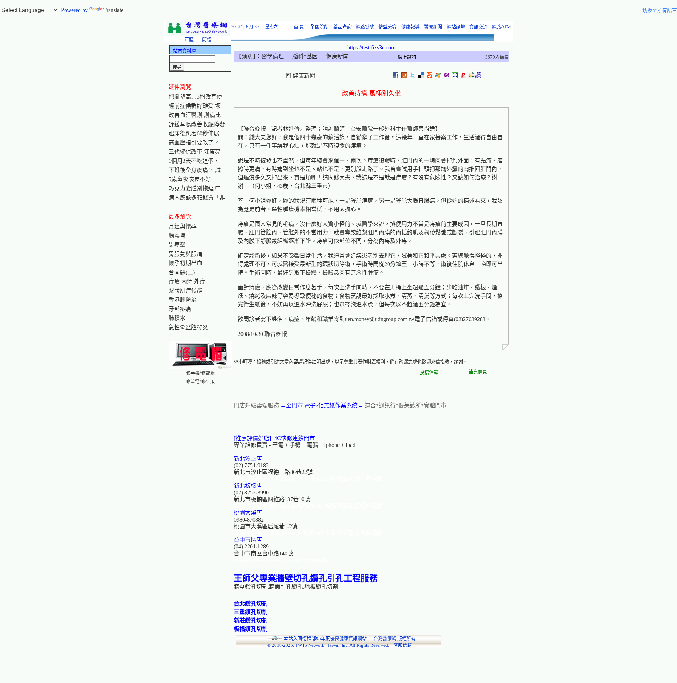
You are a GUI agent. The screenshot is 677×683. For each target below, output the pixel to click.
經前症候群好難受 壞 (195, 106)
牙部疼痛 (180, 309)
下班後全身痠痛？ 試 (195, 170)
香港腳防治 (183, 300)
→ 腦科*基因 (301, 56)
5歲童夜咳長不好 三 (193, 179)
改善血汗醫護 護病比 (195, 115)
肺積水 (177, 318)
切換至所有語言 (659, 10)
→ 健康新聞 (333, 56)
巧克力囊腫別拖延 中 (195, 188)
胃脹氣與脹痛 (185, 254)
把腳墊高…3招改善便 (195, 97)
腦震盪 (177, 236)
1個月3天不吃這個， (194, 161)
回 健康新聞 (300, 76)
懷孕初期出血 (185, 263)
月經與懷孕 (183, 226)
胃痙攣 (177, 245)
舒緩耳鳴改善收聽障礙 (197, 124)
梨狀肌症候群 (185, 291)
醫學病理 (272, 56)
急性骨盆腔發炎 (188, 327)
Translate (113, 10)
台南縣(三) (182, 272)
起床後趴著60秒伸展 (194, 133)
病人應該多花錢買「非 (197, 198)
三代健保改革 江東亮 (195, 152)
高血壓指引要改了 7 (193, 143)
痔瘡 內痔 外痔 (187, 281)
